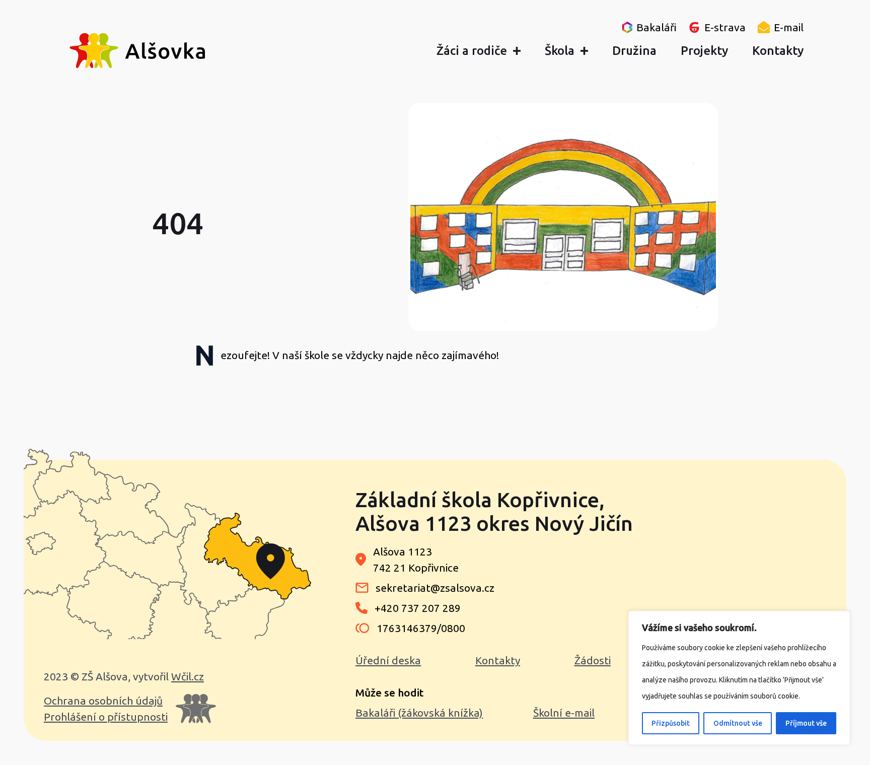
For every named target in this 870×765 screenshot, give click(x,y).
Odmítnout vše (737, 723)
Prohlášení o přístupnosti (106, 717)
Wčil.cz (187, 676)
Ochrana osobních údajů (103, 700)
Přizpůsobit (670, 723)
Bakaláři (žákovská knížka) (419, 713)
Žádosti (592, 660)
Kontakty (497, 660)
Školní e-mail (564, 713)
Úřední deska (388, 660)
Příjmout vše (806, 723)
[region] (739, 678)
